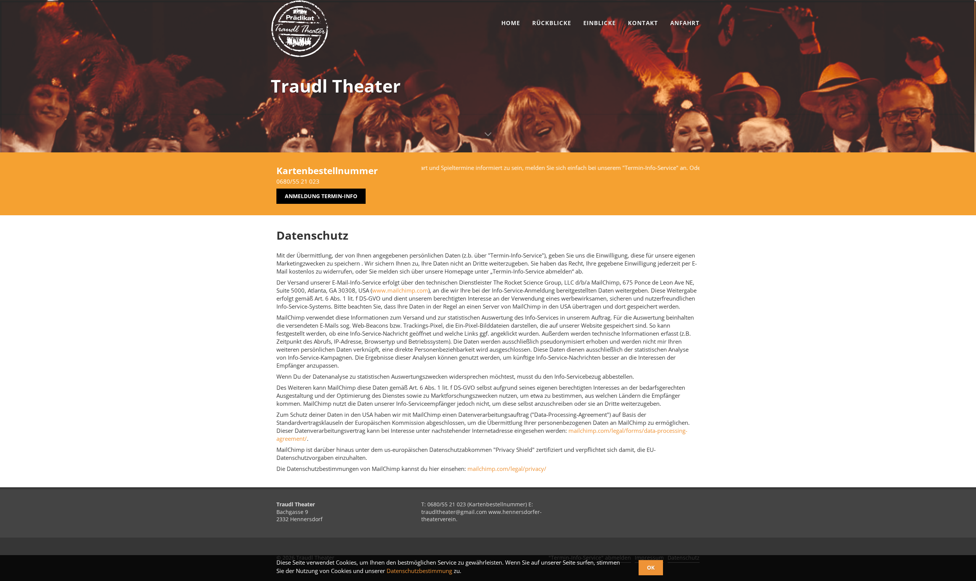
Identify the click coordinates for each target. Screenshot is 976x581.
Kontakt (643, 23)
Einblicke (599, 23)
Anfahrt (685, 23)
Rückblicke (551, 23)
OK (651, 567)
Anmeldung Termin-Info (321, 196)
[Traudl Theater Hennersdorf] (299, 28)
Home (510, 23)
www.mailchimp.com (400, 290)
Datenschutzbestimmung (419, 571)
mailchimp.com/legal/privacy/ (506, 468)
